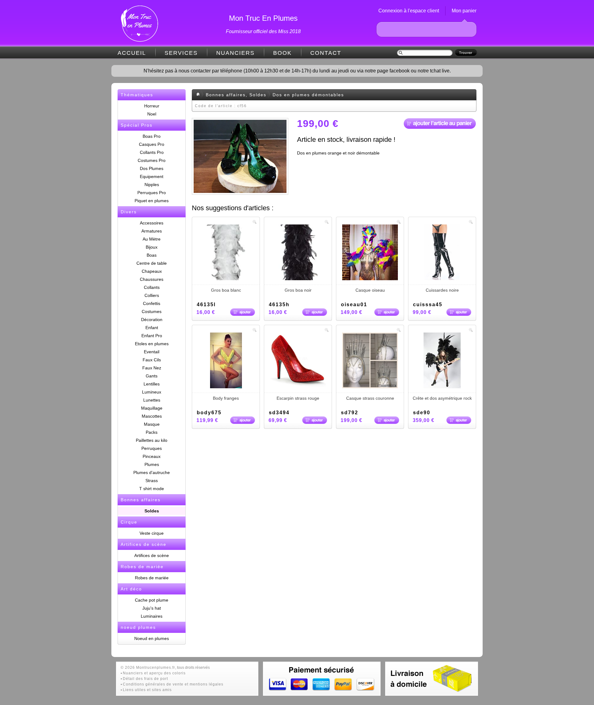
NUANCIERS (235, 53)
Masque (152, 424)
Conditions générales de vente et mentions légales (173, 684)
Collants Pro (152, 152)
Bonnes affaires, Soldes (236, 94)
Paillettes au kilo (151, 440)
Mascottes (152, 416)
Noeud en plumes (151, 638)
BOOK (282, 53)
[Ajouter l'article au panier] (439, 123)
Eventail (151, 351)
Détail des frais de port (145, 679)
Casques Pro (151, 144)
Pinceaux (152, 456)
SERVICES (181, 53)
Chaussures (151, 279)
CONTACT (325, 53)
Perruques (151, 448)
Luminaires (151, 616)
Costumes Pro (152, 160)
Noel (151, 113)
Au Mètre (152, 239)
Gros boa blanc (226, 290)
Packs (151, 432)
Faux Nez (151, 367)
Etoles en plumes (152, 343)
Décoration (151, 319)
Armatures (151, 230)
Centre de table (151, 263)
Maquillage (151, 408)
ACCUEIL (132, 53)
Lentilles (152, 383)
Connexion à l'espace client (408, 10)
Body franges (226, 398)
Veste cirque (152, 533)
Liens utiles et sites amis (147, 690)
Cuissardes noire (442, 290)
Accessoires (151, 222)
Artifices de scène (151, 555)
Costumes (151, 311)
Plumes (151, 464)
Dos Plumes (151, 168)
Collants (152, 287)
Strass (151, 480)
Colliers (151, 295)
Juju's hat (151, 608)
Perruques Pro (151, 192)
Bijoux (151, 247)
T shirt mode (151, 488)
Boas (152, 255)
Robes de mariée (152, 577)
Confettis (151, 303)
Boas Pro (152, 136)
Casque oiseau (370, 290)
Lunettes (151, 400)
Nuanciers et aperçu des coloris (154, 673)
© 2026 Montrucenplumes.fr (148, 667)
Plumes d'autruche (151, 472)
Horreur (151, 105)
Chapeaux (152, 271)
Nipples (151, 184)
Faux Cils (152, 359)
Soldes (151, 510)
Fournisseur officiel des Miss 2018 (263, 31)
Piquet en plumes (152, 200)
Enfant (151, 327)
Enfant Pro (151, 335)
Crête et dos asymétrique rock (442, 398)
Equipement (151, 176)
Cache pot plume (151, 600)
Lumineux (151, 391)
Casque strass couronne (370, 398)
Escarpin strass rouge (298, 398)
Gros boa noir (298, 290)
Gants (151, 375)
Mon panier (464, 10)
